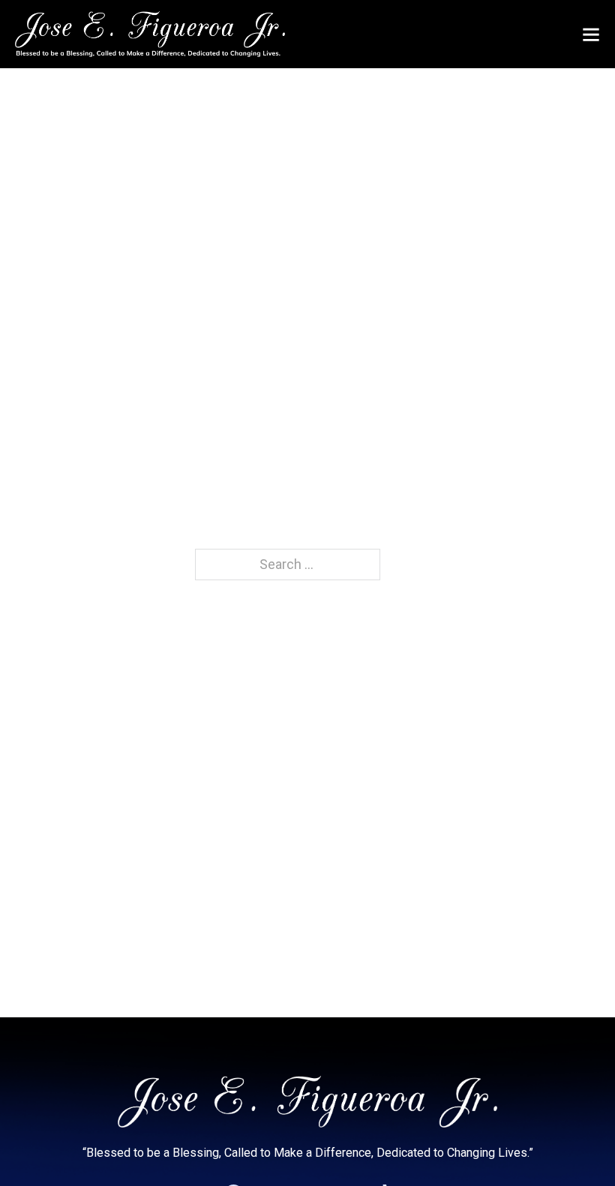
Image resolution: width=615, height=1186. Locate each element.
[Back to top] (573, 1145)
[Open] (591, 34)
